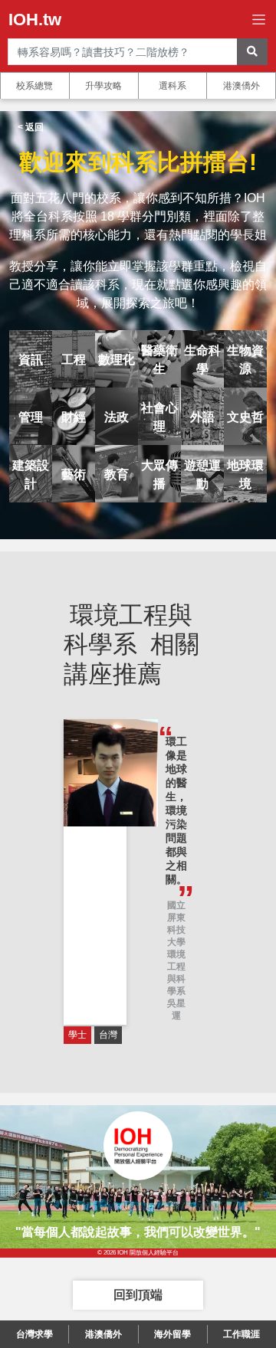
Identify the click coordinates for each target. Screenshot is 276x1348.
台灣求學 (34, 1334)
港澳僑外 (241, 85)
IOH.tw (34, 19)
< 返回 (31, 127)
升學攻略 (103, 85)
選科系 (172, 85)
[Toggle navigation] (259, 19)
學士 (77, 1034)
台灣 (108, 1034)
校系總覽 (34, 85)
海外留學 (172, 1334)
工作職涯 (241, 1334)
